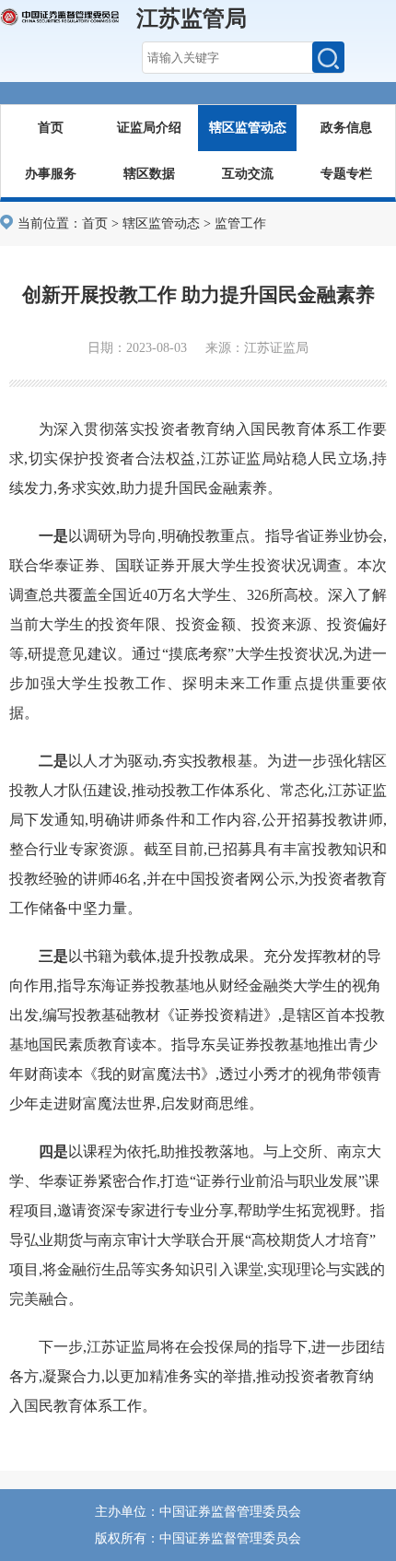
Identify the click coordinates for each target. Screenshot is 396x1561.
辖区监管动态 (247, 128)
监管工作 (240, 223)
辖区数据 (149, 174)
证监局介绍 (149, 128)
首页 (51, 128)
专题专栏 (346, 174)
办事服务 (50, 174)
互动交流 (248, 174)
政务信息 (346, 128)
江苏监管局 (191, 18)
